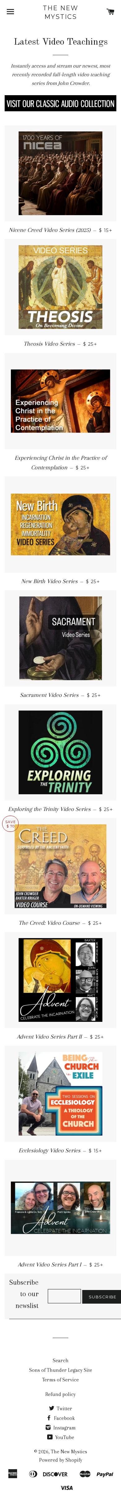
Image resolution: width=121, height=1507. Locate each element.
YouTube (64, 1437)
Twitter (64, 1409)
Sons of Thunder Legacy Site (60, 1370)
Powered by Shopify (60, 1460)
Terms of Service (60, 1380)
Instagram (64, 1428)
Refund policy (60, 1394)
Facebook (64, 1418)
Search (61, 1360)
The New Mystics (60, 12)
